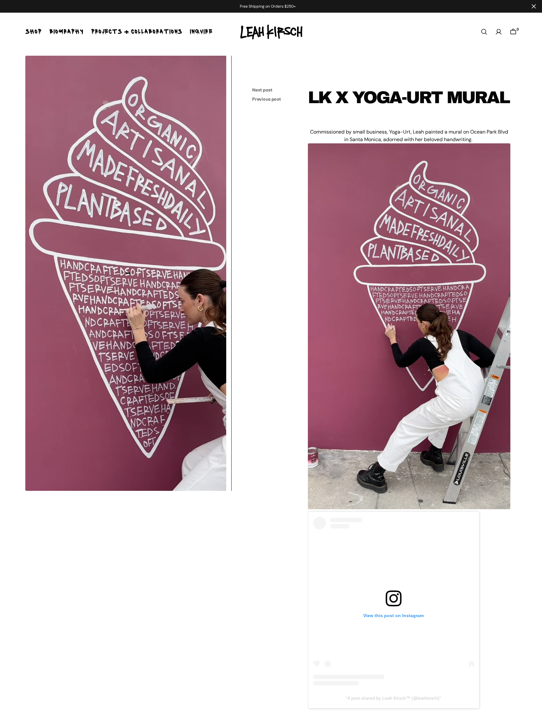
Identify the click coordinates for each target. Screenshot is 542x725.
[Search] (484, 31)
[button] (498, 31)
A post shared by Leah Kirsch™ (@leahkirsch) (393, 698)
